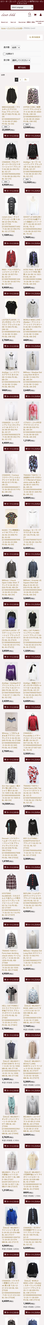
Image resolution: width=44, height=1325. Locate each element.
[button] (29, 14)
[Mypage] (40, 14)
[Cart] (35, 14)
